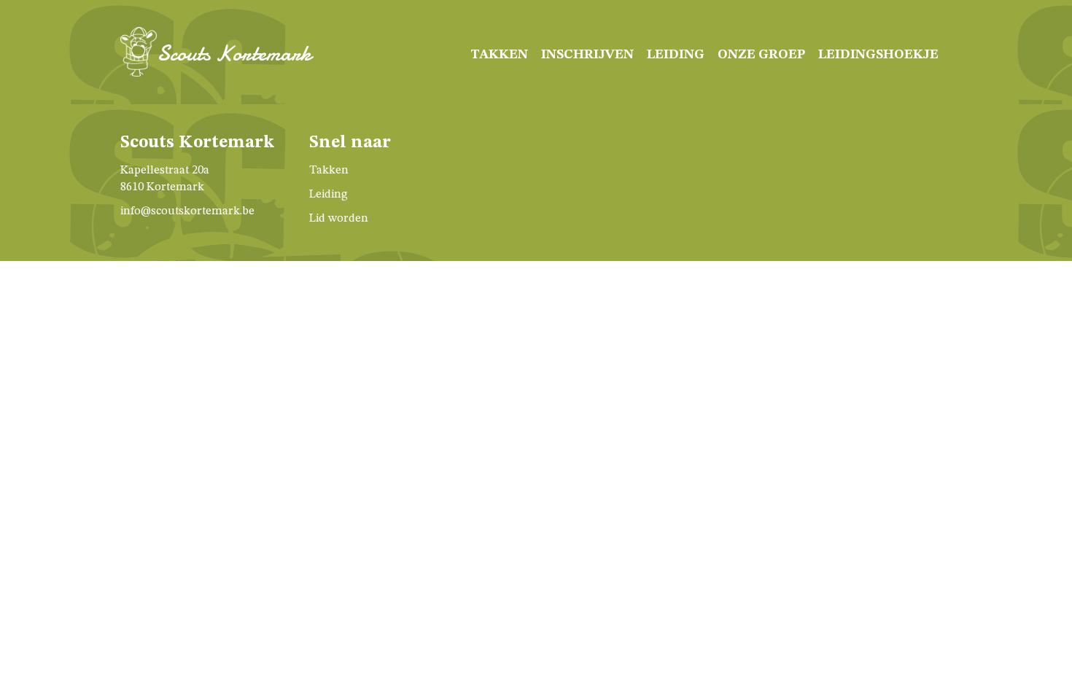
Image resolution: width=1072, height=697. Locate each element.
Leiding (675, 54)
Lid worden (338, 219)
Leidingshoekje (878, 54)
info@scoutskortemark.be (187, 211)
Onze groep (761, 54)
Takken (499, 54)
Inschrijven (587, 54)
